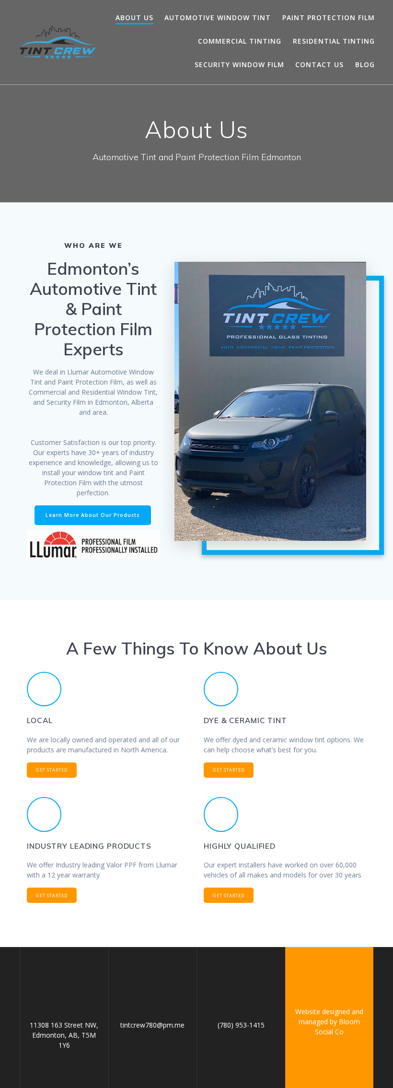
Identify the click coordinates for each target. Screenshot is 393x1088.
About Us (134, 17)
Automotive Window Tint (217, 17)
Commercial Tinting (239, 41)
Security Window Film (239, 64)
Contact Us (319, 64)
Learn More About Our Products (93, 515)
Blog (365, 64)
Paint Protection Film (328, 17)
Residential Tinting (334, 41)
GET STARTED (52, 770)
